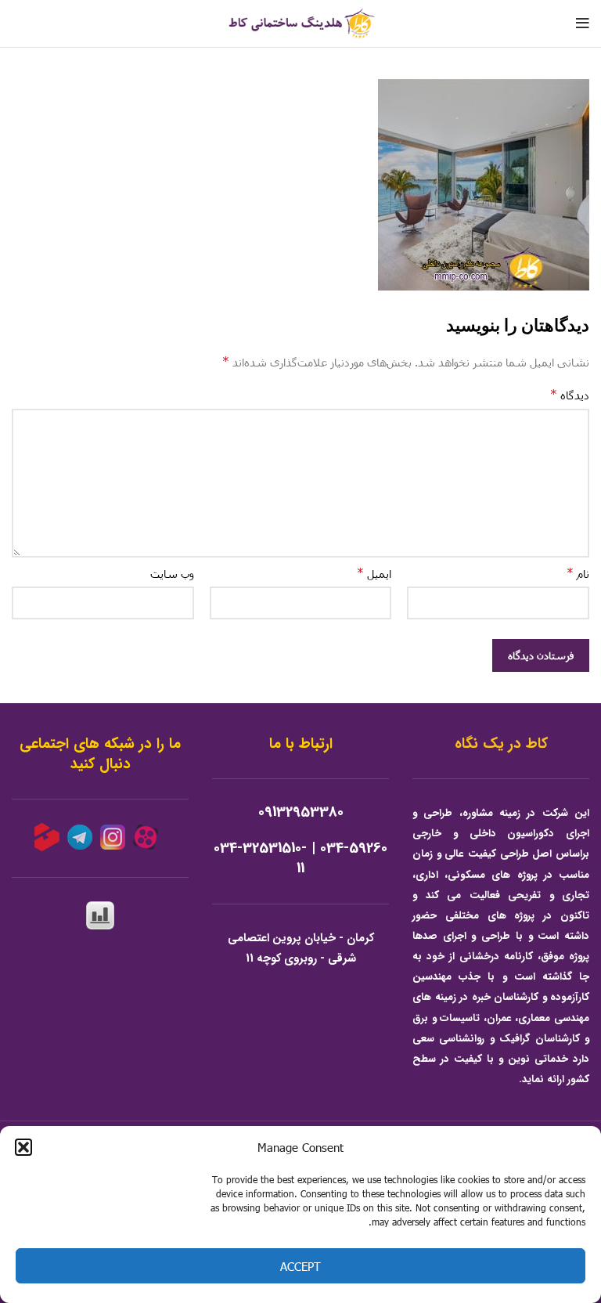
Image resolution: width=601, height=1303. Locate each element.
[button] (23, 1147)
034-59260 (353, 848)
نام (578, 572)
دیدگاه (569, 394)
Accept (300, 1266)
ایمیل (374, 572)
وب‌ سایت (172, 573)
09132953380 (301, 812)
